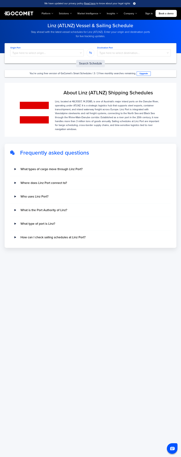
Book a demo (166, 13)
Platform (46, 13)
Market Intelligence (87, 13)
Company (129, 13)
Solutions (64, 13)
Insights (111, 13)
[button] (172, 448)
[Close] (134, 3)
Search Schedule (90, 63)
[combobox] (47, 53)
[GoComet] (18, 13)
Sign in (149, 13)
